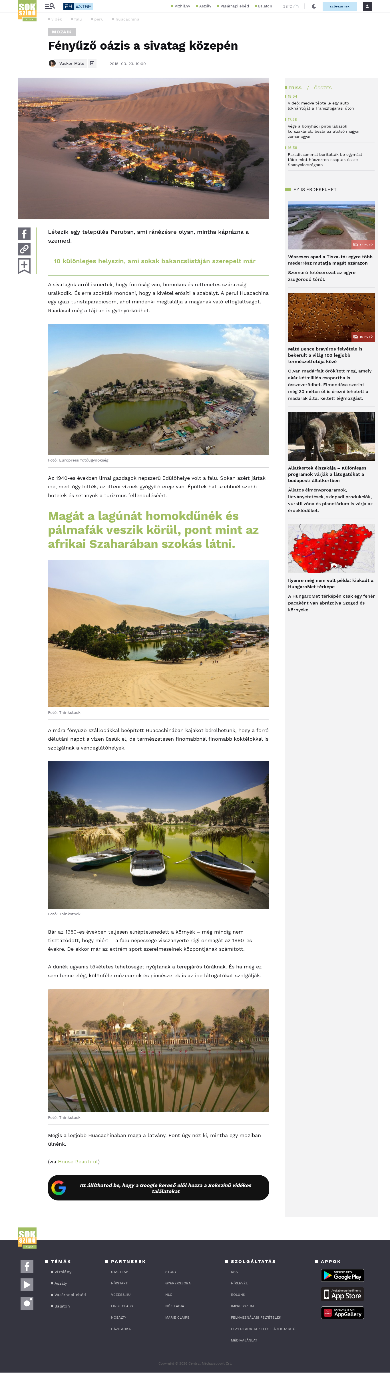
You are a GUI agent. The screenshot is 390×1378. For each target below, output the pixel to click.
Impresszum (242, 1306)
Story (170, 1272)
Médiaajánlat (244, 1340)
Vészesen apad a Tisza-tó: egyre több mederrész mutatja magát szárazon (330, 260)
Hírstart (119, 1283)
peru (99, 19)
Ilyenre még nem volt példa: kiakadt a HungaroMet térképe (330, 583)
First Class (122, 1306)
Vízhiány (182, 6)
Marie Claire (177, 1317)
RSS (234, 1272)
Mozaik (62, 32)
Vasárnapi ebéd (235, 6)
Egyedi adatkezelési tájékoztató (263, 1329)
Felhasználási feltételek (256, 1317)
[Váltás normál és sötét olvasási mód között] (314, 6)
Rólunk (238, 1295)
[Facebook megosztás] (24, 233)
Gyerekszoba (178, 1283)
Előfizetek (340, 6)
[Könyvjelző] (24, 266)
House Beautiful (78, 1162)
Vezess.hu (121, 1295)
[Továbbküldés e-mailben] (24, 249)
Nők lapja (174, 1306)
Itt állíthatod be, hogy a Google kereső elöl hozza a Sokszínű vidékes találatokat (165, 1188)
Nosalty (118, 1317)
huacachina (127, 19)
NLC (168, 1295)
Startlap (119, 1272)
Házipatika (121, 1329)
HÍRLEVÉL (239, 1283)
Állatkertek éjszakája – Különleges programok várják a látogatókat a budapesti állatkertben (327, 474)
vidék (56, 19)
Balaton (265, 6)
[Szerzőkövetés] (92, 63)
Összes (323, 87)
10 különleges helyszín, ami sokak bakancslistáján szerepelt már (155, 261)
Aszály (205, 6)
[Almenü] (50, 6)
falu (78, 19)
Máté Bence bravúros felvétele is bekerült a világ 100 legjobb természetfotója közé (325, 355)
